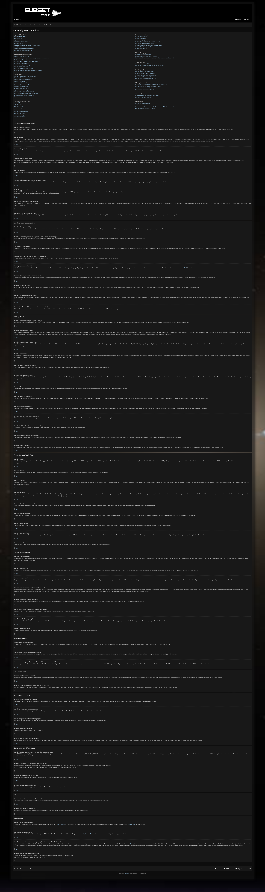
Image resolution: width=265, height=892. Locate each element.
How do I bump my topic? (20, 97)
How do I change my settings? (21, 56)
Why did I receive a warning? (21, 90)
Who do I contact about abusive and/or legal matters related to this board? (154, 107)
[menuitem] (246, 19)
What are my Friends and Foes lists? (144, 64)
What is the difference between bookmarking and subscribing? (151, 84)
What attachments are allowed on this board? (146, 95)
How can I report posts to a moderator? (24, 91)
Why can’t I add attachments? (21, 88)
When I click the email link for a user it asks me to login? (28, 70)
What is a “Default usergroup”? (143, 47)
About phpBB (131, 824)
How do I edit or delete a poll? (21, 85)
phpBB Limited (61, 824)
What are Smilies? (18, 106)
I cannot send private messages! (143, 54)
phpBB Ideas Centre (88, 834)
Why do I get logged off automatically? (24, 48)
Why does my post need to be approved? (24, 95)
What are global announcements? (22, 110)
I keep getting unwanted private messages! (146, 56)
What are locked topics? (20, 115)
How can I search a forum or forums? (144, 71)
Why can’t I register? (19, 40)
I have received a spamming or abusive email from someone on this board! (154, 58)
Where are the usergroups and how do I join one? (147, 41)
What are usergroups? (140, 40)
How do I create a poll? (19, 81)
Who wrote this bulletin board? (143, 103)
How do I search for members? (143, 77)
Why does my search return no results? (145, 73)
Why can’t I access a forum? (21, 86)
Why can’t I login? (18, 43)
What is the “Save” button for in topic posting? (26, 93)
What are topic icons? (19, 116)
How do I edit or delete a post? (22, 78)
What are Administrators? (141, 36)
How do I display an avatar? (21, 66)
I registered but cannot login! (21, 41)
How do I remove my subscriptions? (144, 89)
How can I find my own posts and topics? (145, 78)
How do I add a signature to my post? (23, 79)
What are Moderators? (140, 38)
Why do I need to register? (20, 36)
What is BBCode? (18, 103)
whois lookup (130, 844)
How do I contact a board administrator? (145, 108)
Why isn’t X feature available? (142, 105)
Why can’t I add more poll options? (23, 83)
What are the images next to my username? (25, 65)
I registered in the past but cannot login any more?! (27, 45)
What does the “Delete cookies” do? (23, 50)
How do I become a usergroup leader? (145, 43)
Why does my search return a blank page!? (146, 75)
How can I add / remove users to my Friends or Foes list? (149, 65)
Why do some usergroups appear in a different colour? (149, 45)
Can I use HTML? (18, 104)
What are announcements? (21, 111)
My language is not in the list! (21, 63)
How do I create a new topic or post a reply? (25, 76)
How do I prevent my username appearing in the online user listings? (31, 58)
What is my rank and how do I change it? (24, 68)
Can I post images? (18, 108)
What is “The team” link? (141, 48)
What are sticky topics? (19, 113)
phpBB (185, 268)
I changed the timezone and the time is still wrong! (27, 61)
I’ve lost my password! (19, 47)
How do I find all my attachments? (144, 97)
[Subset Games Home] (51, 10)
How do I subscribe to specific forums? (145, 88)
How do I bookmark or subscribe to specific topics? (148, 86)
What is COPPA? (18, 38)
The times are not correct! (20, 60)
